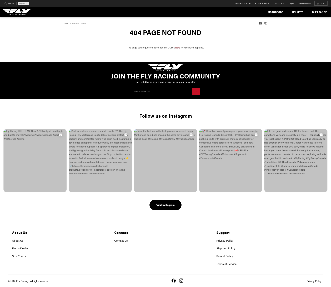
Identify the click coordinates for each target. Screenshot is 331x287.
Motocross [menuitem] (275, 12)
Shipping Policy (225, 248)
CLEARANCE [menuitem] (319, 12)
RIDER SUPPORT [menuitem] (263, 3)
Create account (304, 3)
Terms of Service (226, 264)
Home (66, 23)
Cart (322, 3)
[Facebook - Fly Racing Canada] (260, 23)
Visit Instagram (165, 205)
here (177, 47)
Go (196, 92)
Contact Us (121, 241)
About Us (17, 241)
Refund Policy (224, 256)
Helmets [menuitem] (297, 12)
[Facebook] (174, 281)
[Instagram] (181, 281)
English (22, 3)
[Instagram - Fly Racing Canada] (265, 23)
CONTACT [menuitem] (279, 3)
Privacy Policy (224, 241)
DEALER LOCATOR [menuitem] (242, 3)
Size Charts (19, 256)
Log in (291, 3)
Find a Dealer (20, 248)
